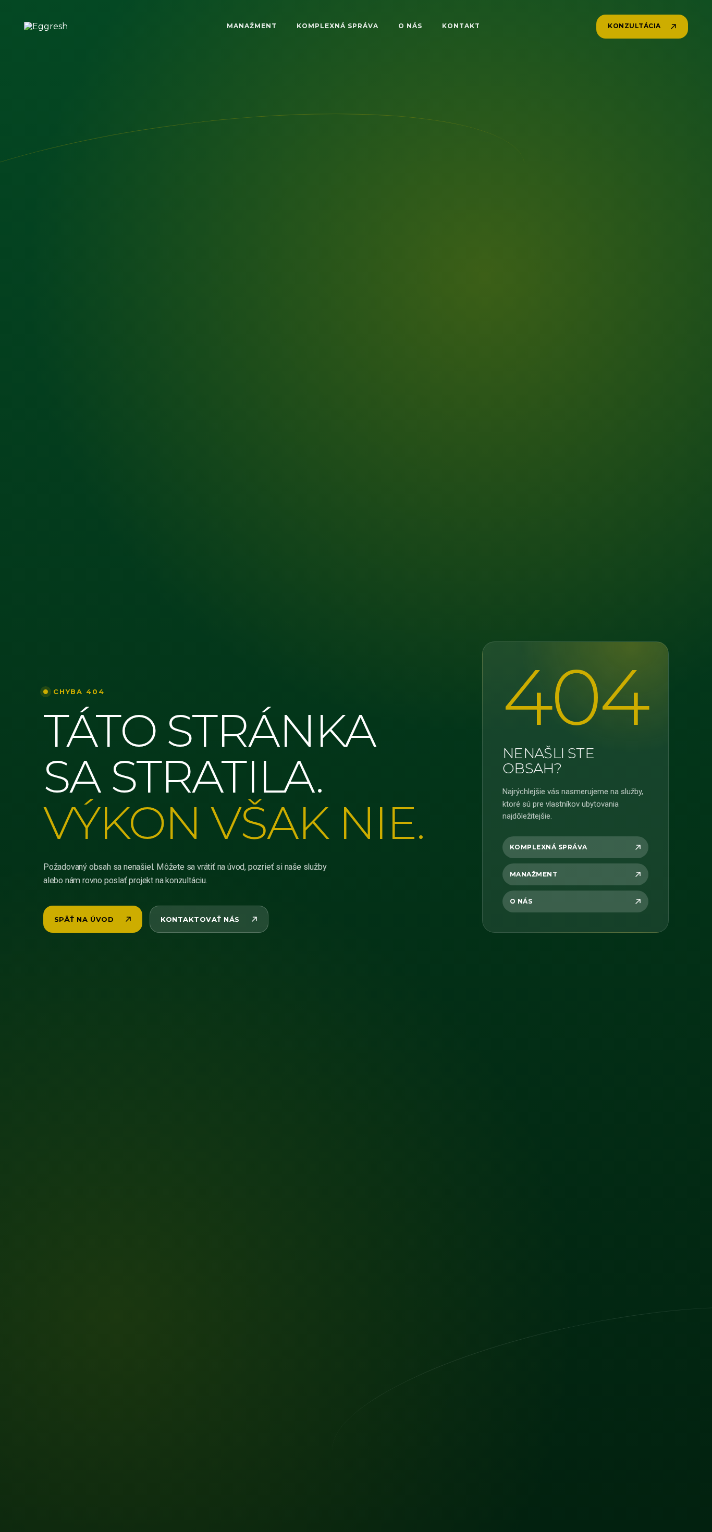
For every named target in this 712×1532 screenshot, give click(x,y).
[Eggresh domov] (62, 27)
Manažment (252, 26)
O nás (410, 26)
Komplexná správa (337, 26)
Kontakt (461, 26)
